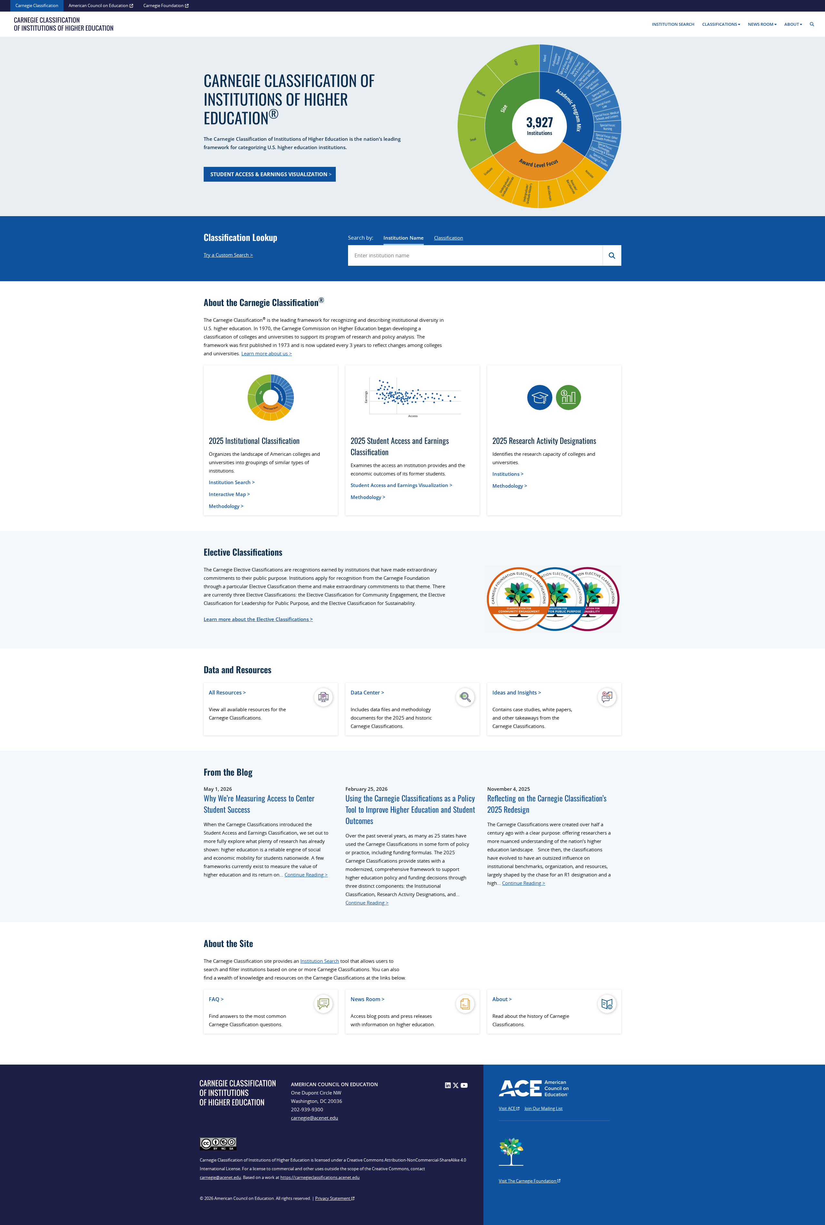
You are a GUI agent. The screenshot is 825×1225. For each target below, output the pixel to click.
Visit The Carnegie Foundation (528, 1181)
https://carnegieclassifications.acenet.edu (320, 1177)
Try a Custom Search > (228, 255)
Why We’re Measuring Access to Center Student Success (259, 803)
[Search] (813, 24)
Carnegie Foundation (163, 5)
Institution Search (673, 24)
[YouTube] (464, 1085)
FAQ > (216, 999)
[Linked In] (448, 1085)
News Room (760, 24)
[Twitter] (455, 1085)
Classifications (719, 24)
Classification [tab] (448, 237)
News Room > (367, 999)
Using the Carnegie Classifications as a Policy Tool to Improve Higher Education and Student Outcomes (410, 809)
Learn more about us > (266, 353)
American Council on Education (98, 5)
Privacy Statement (333, 1198)
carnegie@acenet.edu (314, 1118)
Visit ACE (507, 1108)
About (791, 24)
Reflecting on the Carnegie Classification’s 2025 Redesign (547, 803)
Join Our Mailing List (544, 1108)
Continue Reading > (306, 874)
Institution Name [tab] (403, 237)
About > (502, 999)
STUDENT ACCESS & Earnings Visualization (269, 174)
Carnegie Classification (36, 5)
